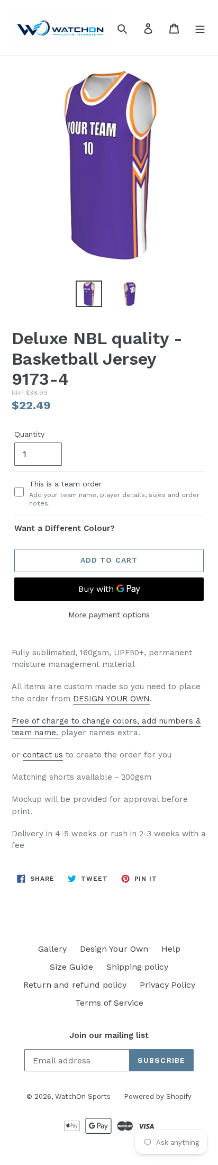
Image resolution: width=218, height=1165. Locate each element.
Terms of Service (109, 1003)
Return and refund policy (74, 985)
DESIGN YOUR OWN (111, 698)
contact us (43, 755)
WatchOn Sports (83, 1096)
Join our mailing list (109, 1035)
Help (170, 949)
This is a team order (114, 493)
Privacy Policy (167, 985)
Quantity (29, 434)
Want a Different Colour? (64, 528)
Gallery (52, 949)
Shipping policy (137, 967)
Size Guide (71, 967)
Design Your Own (114, 949)
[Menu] (200, 28)
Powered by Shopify (158, 1096)
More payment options (109, 614)
